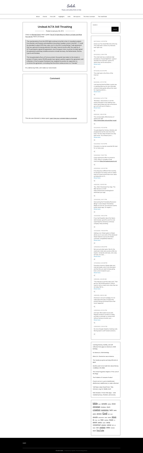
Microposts (76, 16)
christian (96, 407)
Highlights (61, 16)
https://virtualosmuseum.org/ (108, 161)
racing (108, 422)
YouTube (100, 430)
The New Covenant (89, 16)
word (94, 430)
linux (96, 420)
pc (114, 420)
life (93, 420)
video (108, 427)
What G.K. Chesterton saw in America (103, 356)
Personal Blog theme (81, 450)
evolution (105, 410)
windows (113, 427)
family (115, 410)
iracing (109, 417)
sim (113, 425)
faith (111, 410)
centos (109, 404)
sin (115, 425)
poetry (100, 422)
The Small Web (102, 16)
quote (104, 422)
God (104, 413)
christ (114, 404)
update (102, 427)
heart (106, 417)
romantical (97, 425)
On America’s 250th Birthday (101, 352)
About (38, 16)
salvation (103, 425)
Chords (45, 16)
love (102, 420)
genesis (99, 414)
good (111, 414)
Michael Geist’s (36, 35)
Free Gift (52, 16)
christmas (103, 407)
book (99, 404)
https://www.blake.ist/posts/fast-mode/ (105, 120)
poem (95, 422)
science (109, 425)
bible (95, 403)
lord (99, 420)
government (101, 417)
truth (97, 427)
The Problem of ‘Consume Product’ (103, 377)
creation (96, 410)
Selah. (71, 5)
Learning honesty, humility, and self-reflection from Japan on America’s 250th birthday (104, 347)
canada (104, 404)
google (95, 417)
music (111, 420)
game (94, 414)
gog (109, 414)
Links (69, 16)
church (108, 407)
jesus (114, 417)
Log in (24, 443)
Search (95, 25)
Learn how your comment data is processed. (63, 118)
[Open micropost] (94, 50)
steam (94, 427)
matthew (106, 420)
